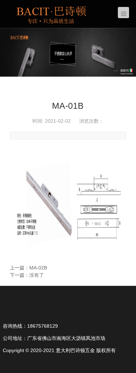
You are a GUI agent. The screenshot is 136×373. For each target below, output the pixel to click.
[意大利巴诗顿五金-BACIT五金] (52, 13)
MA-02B (38, 268)
